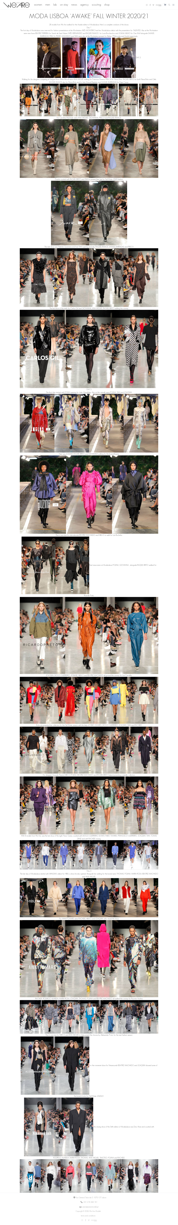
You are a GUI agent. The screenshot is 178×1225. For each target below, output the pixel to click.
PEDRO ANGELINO (63, 36)
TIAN (76, 36)
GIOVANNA (93, 118)
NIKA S (101, 535)
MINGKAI (52, 874)
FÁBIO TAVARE (110, 836)
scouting (96, 4)
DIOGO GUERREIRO (62, 675)
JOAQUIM (128, 392)
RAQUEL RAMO (101, 247)
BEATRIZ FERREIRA (42, 33)
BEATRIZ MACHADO (87, 535)
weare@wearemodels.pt (90, 1207)
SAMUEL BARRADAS (109, 82)
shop (107, 4)
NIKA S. (81, 675)
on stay (64, 4)
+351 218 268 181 (90, 1202)
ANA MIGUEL (78, 79)
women (38, 4)
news (74, 4)
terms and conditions (88, 1216)
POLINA (113, 392)
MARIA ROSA (136, 874)
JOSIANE (69, 454)
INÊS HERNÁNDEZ (75, 33)
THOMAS (120, 874)
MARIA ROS (74, 1158)
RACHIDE (138, 725)
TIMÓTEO (103, 1158)
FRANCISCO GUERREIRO (127, 836)
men (47, 4)
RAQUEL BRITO (128, 79)
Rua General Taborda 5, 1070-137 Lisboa (91, 1198)
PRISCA (52, 36)
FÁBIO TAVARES (96, 725)
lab (55, 4)
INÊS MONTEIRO (88, 30)
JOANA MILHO (124, 33)
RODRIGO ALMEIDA (50, 999)
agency (84, 4)
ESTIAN (67, 392)
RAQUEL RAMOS (92, 33)
